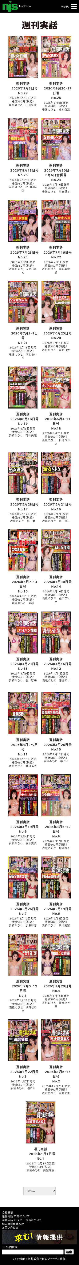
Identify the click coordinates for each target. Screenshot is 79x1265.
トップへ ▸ (24, 6)
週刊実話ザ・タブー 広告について (22, 1220)
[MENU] (74, 6)
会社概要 (7, 1212)
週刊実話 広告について (16, 1216)
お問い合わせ (10, 1228)
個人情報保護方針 (13, 1224)
